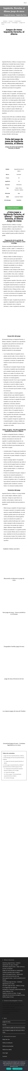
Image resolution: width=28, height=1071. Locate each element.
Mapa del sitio (6, 1039)
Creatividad (17, 21)
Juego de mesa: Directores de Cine (14, 679)
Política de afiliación (7, 1042)
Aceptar (9, 1068)
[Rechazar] (26, 1065)
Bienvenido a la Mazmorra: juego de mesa (14, 579)
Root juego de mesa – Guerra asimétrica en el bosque (14, 613)
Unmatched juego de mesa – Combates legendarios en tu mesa (14, 744)
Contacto (5, 1056)
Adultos (5, 21)
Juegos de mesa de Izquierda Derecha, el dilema (14, 147)
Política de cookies (7, 1049)
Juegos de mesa (6, 1021)
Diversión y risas (5, 22)
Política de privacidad (8, 1046)
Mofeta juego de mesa (8, 997)
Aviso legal (5, 1053)
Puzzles (4, 1024)
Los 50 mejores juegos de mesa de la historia (14, 1027)
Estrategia (15, 22)
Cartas (11, 21)
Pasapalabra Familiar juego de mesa (14, 646)
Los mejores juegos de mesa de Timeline (14, 711)
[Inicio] (1, 15)
